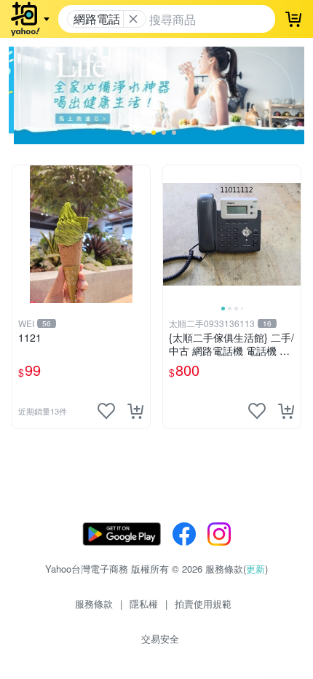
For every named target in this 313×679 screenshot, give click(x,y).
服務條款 (94, 604)
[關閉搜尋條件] (133, 18)
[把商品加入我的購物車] (135, 411)
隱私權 (144, 604)
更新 (255, 569)
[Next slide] (291, 234)
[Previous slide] (172, 234)
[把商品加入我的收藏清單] (106, 411)
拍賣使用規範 (203, 604)
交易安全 (160, 638)
